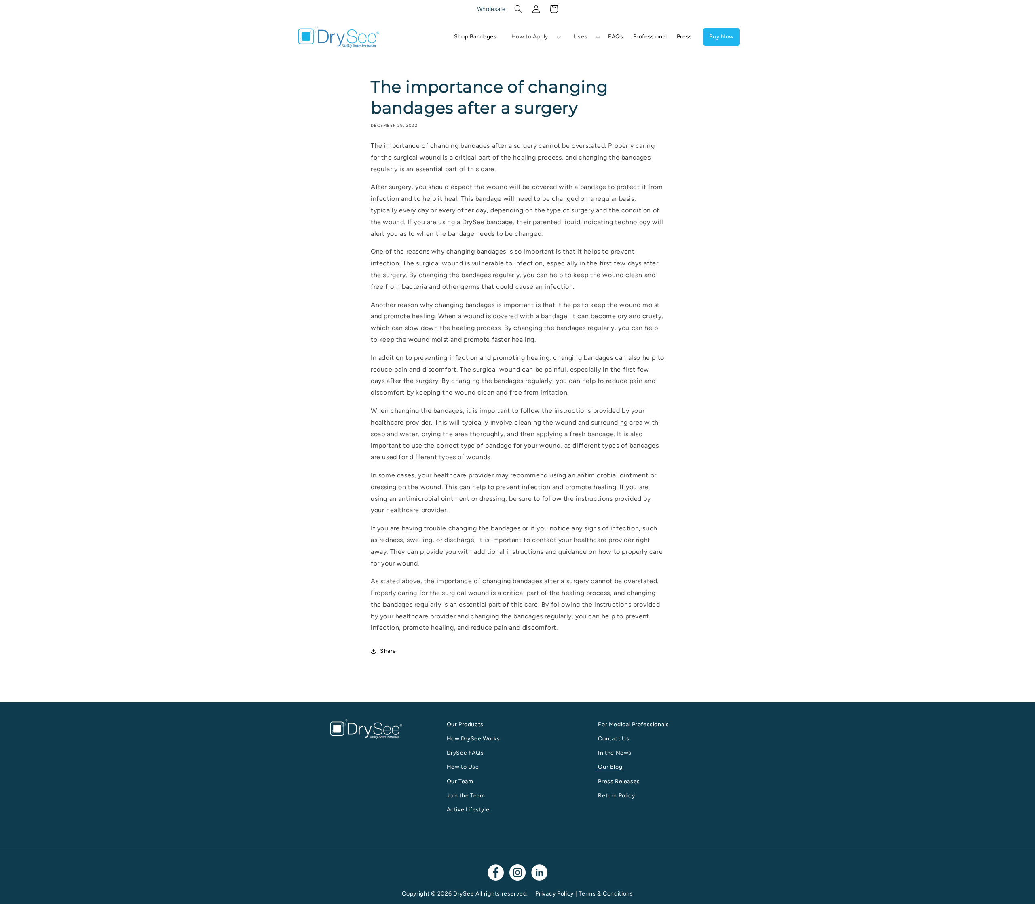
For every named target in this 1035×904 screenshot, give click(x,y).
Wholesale (491, 9)
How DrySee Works (473, 738)
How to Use (463, 766)
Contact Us (613, 738)
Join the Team (466, 795)
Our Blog (610, 766)
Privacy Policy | (557, 893)
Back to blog (522, 682)
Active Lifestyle (468, 809)
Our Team (460, 781)
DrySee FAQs (465, 752)
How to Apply (529, 36)
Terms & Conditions (606, 893)
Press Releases (619, 781)
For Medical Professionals (633, 724)
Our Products (465, 724)
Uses (580, 36)
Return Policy (616, 795)
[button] (518, 9)
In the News (615, 752)
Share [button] (388, 651)
